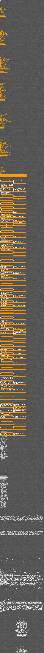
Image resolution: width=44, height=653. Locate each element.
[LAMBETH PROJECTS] (1, 352)
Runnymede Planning (4, 483)
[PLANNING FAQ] (0, 333)
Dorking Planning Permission (22, 625)
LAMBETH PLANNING (3, 476)
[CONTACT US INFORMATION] (13, 310)
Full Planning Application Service (5, 158)
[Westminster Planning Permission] (13, 217)
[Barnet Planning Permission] (1, 206)
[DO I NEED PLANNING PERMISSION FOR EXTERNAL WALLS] (13, 274)
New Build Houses (3, 24)
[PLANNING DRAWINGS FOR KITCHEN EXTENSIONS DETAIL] (0, 412)
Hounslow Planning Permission (22, 613)
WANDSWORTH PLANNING (4, 477)
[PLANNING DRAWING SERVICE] (0, 318)
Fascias (1, 50)
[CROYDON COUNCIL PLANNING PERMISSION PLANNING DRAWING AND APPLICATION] (0, 407)
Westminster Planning (4, 497)
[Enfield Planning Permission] (1, 227)
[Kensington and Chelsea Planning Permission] (1, 235)
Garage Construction (3, 28)
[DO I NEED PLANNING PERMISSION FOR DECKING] (1, 265)
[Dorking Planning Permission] (1, 210)
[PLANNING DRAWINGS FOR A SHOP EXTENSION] (1, 372)
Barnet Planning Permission (22, 645)
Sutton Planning (22, 620)
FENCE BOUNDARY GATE (4, 456)
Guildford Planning (3, 482)
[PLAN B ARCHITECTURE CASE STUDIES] (13, 329)
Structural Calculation (3, 64)
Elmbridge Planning (3, 479)
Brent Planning (2, 488)
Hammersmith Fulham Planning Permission (22, 630)
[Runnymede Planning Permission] (0, 237)
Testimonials (2, 87)
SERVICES (1, 73)
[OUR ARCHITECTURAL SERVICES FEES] (13, 306)
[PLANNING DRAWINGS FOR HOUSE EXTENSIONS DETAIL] (13, 429)
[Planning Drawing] (0, 302)
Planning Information (3, 33)
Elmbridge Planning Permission (22, 646)
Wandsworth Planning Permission (21, 624)
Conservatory (2, 29)
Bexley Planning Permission (21, 635)
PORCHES (1, 459)
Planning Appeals (3, 60)
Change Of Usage (3, 19)
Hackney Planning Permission (22, 642)
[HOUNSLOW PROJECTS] (0, 358)
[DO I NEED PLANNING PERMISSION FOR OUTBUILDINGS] (1, 294)
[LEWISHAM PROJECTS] (13, 350)
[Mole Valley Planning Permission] (1, 215)
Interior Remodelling (3, 18)
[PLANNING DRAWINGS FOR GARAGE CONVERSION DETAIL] (0, 429)
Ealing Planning (3, 486)
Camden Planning (3, 495)
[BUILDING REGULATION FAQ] (0, 324)
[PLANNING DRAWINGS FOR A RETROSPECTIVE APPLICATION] (0, 369)
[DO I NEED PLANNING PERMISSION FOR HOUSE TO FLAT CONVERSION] (13, 285)
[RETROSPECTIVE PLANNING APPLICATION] (13, 255)
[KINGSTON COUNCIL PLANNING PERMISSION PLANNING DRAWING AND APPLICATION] (0, 392)
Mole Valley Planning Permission (22, 644)
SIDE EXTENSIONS (3, 442)
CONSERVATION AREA (3, 454)
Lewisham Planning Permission (22, 643)
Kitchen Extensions (3, 16)
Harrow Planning (3, 493)
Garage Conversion (3, 17)
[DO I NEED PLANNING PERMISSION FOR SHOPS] (13, 280)
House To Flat (2, 43)
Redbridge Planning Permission (22, 621)
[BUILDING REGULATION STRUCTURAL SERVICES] (1, 316)
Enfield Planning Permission (21, 636)
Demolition (1, 46)
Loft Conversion (2, 10)
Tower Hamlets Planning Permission (22, 612)
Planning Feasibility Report (4, 59)
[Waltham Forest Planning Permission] (13, 208)
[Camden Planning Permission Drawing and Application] (0, 222)
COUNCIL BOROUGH (21, 174)
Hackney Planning (3, 491)
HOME (1, 7)
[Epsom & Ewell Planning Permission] (0, 217)
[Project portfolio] (1, 304)
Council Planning (3, 175)
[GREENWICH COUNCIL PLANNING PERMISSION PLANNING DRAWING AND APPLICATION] (13, 384)
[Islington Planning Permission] (0, 242)
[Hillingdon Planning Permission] (13, 221)
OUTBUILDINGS (2, 450)
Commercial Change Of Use (4, 66)
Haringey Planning (3, 492)
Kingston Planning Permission (22, 633)
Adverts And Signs (3, 20)
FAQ (0, 91)
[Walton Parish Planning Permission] (0, 208)
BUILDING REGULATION (3, 67)
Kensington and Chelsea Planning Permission (22, 614)
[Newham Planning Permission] (1, 219)
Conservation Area (3, 25)
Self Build (1, 55)
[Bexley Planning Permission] (1, 230)
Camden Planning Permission (22, 650)
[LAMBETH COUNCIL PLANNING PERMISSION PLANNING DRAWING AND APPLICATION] (0, 399)
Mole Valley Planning (4, 499)
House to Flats (2, 15)
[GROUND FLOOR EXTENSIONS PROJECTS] (13, 342)
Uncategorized (18, 176)
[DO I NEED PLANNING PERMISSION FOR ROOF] (1, 259)
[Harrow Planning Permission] (13, 223)
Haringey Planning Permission (22, 649)
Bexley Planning (3, 487)
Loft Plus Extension (3, 11)
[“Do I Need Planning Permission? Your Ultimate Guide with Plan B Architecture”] (0, 191)
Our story (1, 85)
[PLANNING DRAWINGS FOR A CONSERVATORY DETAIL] (13, 435)
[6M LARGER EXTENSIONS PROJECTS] (0, 346)
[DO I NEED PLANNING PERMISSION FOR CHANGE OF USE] (13, 291)
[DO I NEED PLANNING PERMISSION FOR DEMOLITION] (1, 271)
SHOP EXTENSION (3, 448)
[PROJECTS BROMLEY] (13, 354)
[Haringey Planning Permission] (0, 225)
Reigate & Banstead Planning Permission (22, 651)
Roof (1, 56)
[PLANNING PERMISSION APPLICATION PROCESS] (13, 334)
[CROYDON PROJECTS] (13, 338)
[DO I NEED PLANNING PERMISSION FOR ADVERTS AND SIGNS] (0, 262)
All (1, 174)
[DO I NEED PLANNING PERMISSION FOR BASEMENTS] (1, 288)
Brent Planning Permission (22, 641)
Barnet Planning (3, 505)
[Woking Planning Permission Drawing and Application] (1, 240)
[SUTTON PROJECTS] (1, 348)
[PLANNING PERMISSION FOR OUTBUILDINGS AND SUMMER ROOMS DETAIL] (0, 424)
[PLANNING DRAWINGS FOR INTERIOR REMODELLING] (0, 418)
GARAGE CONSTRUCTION (4, 457)
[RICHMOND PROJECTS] (1, 344)
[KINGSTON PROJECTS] (0, 354)
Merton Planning (22, 619)
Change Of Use (2, 41)
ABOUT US (1, 84)
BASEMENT (2, 455)
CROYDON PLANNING (3, 465)
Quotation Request (3, 90)
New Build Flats (2, 23)
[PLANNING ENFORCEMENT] (1, 250)
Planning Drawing (3, 9)
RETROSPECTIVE (2, 451)
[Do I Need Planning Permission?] (0, 290)
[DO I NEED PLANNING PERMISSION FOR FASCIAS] (0, 274)
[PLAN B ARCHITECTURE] (13, 313)
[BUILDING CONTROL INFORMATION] (13, 324)
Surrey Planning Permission (22, 639)
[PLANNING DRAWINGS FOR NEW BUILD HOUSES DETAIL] (1, 421)
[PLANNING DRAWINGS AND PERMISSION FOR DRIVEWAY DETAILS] (1, 415)
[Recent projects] (0, 306)
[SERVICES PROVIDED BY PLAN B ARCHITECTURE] (1, 322)
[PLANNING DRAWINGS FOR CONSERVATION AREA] (13, 364)
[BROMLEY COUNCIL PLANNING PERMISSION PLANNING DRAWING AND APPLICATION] (1, 403)
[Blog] (0, 204)
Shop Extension (2, 105)
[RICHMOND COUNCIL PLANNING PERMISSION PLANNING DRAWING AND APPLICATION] (1, 388)
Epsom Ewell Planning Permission (22, 638)
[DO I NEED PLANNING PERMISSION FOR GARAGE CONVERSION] (0, 285)
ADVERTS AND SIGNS (3, 449)
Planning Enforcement (3, 65)
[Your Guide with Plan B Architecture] (0, 181)
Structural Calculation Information (3, 71)
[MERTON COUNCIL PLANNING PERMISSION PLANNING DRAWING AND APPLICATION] (13, 399)
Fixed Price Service (3, 80)
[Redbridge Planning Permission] (13, 232)
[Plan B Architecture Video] (1, 202)
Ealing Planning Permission (22, 628)
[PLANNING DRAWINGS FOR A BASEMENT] (1, 367)
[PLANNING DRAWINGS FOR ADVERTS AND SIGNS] (1, 361)
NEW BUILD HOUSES (3, 453)
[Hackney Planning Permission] (13, 225)
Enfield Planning (3, 490)
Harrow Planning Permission (22, 616)
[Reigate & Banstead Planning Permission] (13, 213)
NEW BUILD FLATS (2, 452)
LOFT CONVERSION (3, 438)
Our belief (1, 86)
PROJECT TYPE (11, 176)
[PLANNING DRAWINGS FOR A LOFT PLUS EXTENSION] (0, 375)
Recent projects (2, 82)
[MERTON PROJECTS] (0, 350)
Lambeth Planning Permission (22, 629)
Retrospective (2, 22)
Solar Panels (2, 53)
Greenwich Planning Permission (22, 623)
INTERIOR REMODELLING (3, 446)
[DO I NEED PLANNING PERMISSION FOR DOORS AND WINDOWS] (0, 364)
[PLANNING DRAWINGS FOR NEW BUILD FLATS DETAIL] (13, 409)
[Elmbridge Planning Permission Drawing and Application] (13, 243)
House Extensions (3, 12)
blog (4, 174)
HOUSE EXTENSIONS (3, 440)
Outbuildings (2, 21)
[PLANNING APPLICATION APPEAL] (1, 336)
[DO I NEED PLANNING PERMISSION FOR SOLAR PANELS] (13, 262)
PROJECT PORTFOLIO (3, 83)
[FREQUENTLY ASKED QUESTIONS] (1, 308)
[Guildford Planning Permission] (13, 237)
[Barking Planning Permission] (13, 204)
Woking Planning (3, 481)
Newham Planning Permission (22, 617)
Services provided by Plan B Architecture (6, 157)
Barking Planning (3, 506)
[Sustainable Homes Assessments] (13, 196)
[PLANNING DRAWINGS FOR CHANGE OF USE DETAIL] (13, 418)
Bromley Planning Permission (22, 648)
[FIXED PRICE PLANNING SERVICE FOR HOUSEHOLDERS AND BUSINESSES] (0, 330)
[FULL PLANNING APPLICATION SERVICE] (13, 319)
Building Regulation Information (5, 68)
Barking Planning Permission (22, 652)
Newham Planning (3, 496)
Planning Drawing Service (4, 76)
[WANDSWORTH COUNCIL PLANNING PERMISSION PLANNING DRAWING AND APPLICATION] (1, 380)
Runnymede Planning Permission (21, 647)
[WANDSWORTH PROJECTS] (13, 346)
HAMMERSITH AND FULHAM (4, 474)
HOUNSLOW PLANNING (3, 475)
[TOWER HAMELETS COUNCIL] (0, 341)
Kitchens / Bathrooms (3, 49)
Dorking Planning (3, 502)
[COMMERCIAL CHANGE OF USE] (13, 248)
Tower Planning (3, 507)
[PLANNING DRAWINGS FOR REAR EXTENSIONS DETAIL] (1, 432)
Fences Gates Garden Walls (4, 45)
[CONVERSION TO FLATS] (13, 252)
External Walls (2, 47)
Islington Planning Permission (22, 627)
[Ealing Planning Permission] (0, 232)
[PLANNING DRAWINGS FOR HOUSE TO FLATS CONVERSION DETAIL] (0, 435)
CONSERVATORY (2, 458)
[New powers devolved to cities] (0, 200)
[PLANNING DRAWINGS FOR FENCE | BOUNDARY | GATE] (13, 369)
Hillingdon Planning (3, 494)
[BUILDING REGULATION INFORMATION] (13, 331)
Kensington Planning (4, 484)
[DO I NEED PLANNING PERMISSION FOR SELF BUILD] (13, 268)
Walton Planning (3, 504)
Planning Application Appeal (4, 34)
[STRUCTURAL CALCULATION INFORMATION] (0, 253)
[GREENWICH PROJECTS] (1, 356)
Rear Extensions (2, 13)
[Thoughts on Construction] (13, 198)
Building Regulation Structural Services (6, 159)
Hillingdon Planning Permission (22, 637)
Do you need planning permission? (3, 36)
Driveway (1, 31)
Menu (9, 175)
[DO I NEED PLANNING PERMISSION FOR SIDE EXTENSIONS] (13, 297)
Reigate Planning (3, 500)
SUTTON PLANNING (3, 467)
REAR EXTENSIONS (3, 441)
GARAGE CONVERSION (3, 445)
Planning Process (3, 32)
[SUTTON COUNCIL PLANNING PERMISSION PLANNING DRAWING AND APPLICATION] (13, 392)
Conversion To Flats (3, 63)
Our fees (1, 79)
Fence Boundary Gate (3, 27)
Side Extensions (2, 14)
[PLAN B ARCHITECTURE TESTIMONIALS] (1, 312)
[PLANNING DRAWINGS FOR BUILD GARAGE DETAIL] (13, 412)
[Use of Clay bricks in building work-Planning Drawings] (0, 197)
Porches (1, 30)
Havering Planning (3, 489)
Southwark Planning (3, 501)
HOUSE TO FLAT (2, 443)
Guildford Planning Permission (22, 640)
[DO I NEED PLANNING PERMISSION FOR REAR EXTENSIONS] (0, 297)
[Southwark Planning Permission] (0, 212)
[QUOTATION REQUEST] (0, 310)
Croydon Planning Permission (22, 615)
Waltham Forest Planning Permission (22, 632)
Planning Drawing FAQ (3, 57)
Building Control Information (4, 69)
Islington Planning (3, 480)
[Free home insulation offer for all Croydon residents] (1, 194)
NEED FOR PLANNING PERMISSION (17, 175)
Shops (1, 48)
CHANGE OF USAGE (3, 447)
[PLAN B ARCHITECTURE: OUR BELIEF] (0, 313)
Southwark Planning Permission (22, 618)
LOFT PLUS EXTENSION (3, 439)
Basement (1, 26)
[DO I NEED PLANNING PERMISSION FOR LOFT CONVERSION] (1, 300)
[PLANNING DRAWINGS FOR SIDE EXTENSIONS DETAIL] (13, 426)
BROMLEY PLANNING (3, 466)
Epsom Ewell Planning (4, 498)
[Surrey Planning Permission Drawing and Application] (1, 246)
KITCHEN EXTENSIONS (3, 444)
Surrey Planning (3, 478)
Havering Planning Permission (22, 622)
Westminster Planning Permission (21, 631)
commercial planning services (11, 174)
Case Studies (2, 81)
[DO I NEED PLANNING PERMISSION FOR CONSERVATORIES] (0, 268)
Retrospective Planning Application (5, 146)
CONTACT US (2, 88)
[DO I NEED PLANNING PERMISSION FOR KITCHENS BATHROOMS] (1, 277)
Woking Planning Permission (22, 634)
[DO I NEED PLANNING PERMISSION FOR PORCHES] (0, 280)
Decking (1, 52)
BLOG (1, 92)
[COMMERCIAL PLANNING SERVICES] (0, 248)
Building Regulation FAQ (4, 72)
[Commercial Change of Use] (13, 358)
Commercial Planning (3, 58)
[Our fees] (13, 302)
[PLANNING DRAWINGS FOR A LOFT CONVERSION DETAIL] (13, 406)
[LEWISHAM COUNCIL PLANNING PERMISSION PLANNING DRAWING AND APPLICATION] (13, 376)
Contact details (2, 89)
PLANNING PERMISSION (4, 8)
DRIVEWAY (1, 460)
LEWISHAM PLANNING (3, 473)
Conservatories (2, 51)
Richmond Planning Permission (22, 626)
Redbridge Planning (3, 485)
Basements (2, 42)
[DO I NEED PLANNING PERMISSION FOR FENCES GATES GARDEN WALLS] (1, 283)
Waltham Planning (3, 503)
